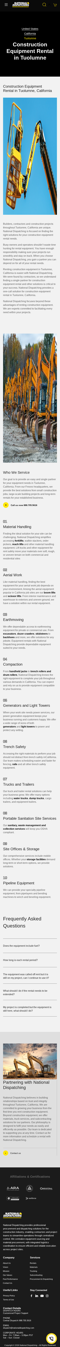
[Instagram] (47, 1295)
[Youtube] (41, 1295)
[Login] (49, 5)
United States (30, 28)
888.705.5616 (25, 1320)
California (30, 33)
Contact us (15, 1153)
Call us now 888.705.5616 (24, 505)
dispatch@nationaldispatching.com (18, 1328)
